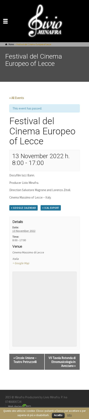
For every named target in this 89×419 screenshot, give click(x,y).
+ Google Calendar (23, 207)
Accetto (58, 415)
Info (69, 415)
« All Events (16, 98)
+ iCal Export (50, 207)
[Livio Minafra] (44, 21)
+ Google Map (20, 263)
